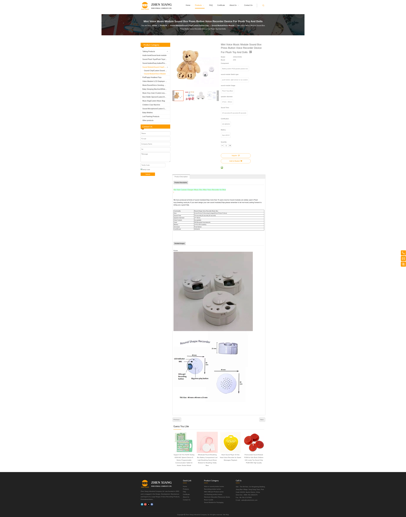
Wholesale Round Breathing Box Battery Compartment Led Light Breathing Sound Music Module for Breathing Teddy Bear (207, 460)
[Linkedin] (142, 504)
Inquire (234, 155)
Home (185, 486)
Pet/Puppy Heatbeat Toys (151, 77)
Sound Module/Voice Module (155, 74)
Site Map (226, 514)
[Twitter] (148, 504)
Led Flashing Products (150, 116)
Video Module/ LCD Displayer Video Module (156, 81)
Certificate (186, 494)
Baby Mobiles (147, 112)
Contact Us (186, 500)
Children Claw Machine (151, 105)
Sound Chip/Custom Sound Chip (156, 71)
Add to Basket (234, 161)
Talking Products (148, 51)
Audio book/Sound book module (154, 55)
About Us (186, 497)
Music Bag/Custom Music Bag (153, 101)
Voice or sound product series (214, 486)
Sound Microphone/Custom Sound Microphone (156, 109)
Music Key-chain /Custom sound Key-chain (156, 93)
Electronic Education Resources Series (217, 497)
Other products (147, 120)
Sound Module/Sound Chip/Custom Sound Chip (156, 67)
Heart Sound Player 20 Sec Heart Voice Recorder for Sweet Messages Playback (230, 457)
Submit (147, 174)
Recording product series (212, 489)
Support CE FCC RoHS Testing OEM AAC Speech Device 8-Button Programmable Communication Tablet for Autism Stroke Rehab (184, 460)
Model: (223, 57)
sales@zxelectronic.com (249, 500)
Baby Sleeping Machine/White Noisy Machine (156, 89)
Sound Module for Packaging (213, 502)
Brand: (223, 60)
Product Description (181, 176)
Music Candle (208, 500)
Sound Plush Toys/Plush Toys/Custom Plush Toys (156, 59)
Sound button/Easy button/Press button (156, 63)
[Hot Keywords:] (263, 5)
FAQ (184, 492)
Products (186, 489)
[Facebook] (152, 504)
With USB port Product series (214, 492)
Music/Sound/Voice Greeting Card (155, 85)
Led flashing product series (213, 494)
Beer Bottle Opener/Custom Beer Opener (156, 97)
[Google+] (145, 504)
